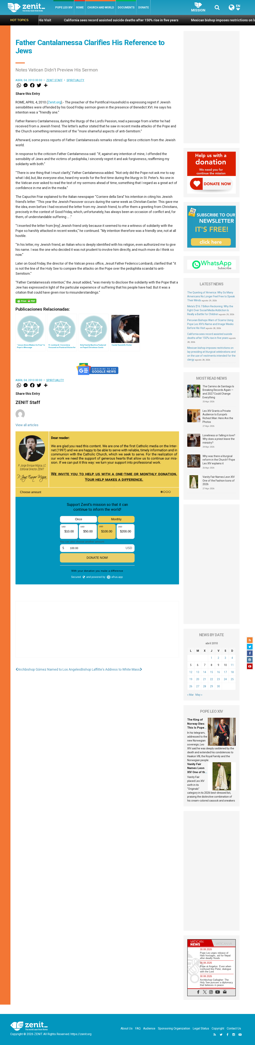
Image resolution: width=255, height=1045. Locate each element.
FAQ (138, 1028)
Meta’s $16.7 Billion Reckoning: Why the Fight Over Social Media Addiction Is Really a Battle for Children (210, 310)
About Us (127, 1028)
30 (218, 686)
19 (190, 679)
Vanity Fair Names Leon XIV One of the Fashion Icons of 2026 (219, 480)
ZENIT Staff (54, 80)
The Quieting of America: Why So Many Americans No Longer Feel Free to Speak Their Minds (211, 296)
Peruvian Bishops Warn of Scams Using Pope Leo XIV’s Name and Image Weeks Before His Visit (210, 324)
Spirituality (75, 80)
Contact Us (234, 1028)
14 (204, 672)
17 (225, 672)
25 (232, 679)
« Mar (190, 694)
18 (232, 672)
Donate (143, 7)
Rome (80, 7)
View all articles (26, 425)
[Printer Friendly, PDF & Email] (25, 301)
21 (204, 679)
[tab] (200, 943)
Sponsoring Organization (174, 1028)
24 (225, 679)
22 (211, 679)
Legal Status (201, 1028)
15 (211, 672)
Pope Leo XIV (63, 7)
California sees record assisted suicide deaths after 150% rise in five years (82, 20)
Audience (149, 1028)
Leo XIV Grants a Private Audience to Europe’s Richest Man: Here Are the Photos (218, 416)
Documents (126, 7)
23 (218, 679)
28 (204, 686)
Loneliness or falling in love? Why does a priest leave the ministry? (219, 439)
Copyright (218, 1028)
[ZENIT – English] (30, 7)
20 (197, 679)
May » (198, 694)
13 (197, 672)
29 (211, 686)
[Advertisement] (97, 633)
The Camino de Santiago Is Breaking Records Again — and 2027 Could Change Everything (218, 392)
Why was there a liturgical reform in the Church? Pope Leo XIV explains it (219, 460)
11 (232, 665)
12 (190, 672)
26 (190, 686)
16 (218, 672)
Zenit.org (54, 102)
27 (197, 686)
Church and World (100, 7)
